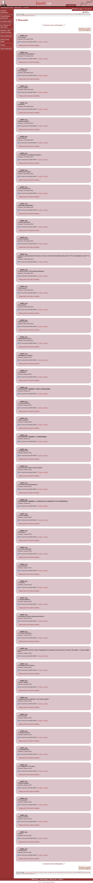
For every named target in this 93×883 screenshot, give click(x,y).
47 (21, 15)
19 (50, 14)
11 (37, 14)
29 (66, 14)
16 (45, 14)
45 (18, 15)
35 (76, 14)
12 (39, 14)
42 (88, 14)
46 (20, 15)
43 (89, 14)
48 (23, 15)
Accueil (11, 7)
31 (70, 14)
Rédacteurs (35, 879)
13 (40, 14)
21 (53, 14)
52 (29, 15)
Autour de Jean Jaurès (5, 40)
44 (16, 15)
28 (65, 14)
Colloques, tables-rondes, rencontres (6, 31)
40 (84, 14)
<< (25, 14)
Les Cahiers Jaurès (70, 5)
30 (68, 14)
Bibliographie (18, 7)
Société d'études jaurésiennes (5, 17)
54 (33, 15)
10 (85, 9)
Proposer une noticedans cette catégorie (84, 29)
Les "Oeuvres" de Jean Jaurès (6, 26)
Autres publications (6, 36)
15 (44, 14)
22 (55, 14)
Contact (3, 45)
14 (42, 14)
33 (73, 14)
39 (83, 14)
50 (90, 9)
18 (48, 14)
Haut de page (43, 879)
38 (81, 14)
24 (58, 14)
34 (75, 14)
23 (57, 14)
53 (31, 15)
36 (78, 14)
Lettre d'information (6, 48)
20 (88, 9)
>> (35, 15)
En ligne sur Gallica (43, 41)
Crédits (60, 879)
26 (61, 14)
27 (63, 14)
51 (28, 15)
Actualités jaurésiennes (4, 11)
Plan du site (53, 879)
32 (71, 14)
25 (60, 14)
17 (47, 14)
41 (86, 14)
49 (25, 15)
